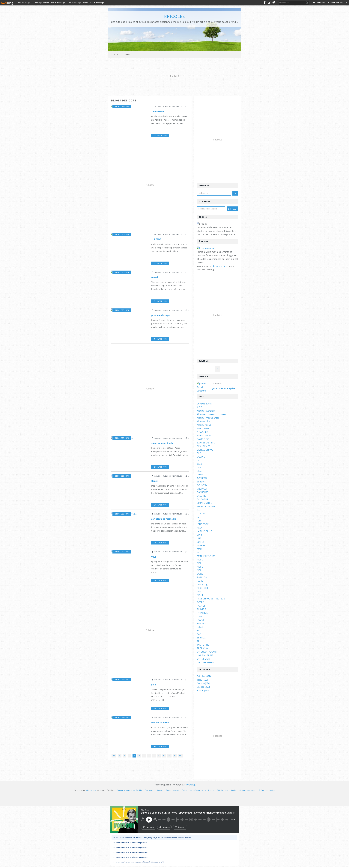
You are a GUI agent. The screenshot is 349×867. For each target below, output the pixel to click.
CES (199, 467)
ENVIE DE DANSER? (206, 506)
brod (199, 463)
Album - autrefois (206, 410)
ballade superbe (160, 722)
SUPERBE (156, 239)
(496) (203, 683)
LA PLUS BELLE (204, 531)
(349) (203, 690)
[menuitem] (114, 54)
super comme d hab (162, 443)
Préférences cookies (267, 790)
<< (114, 756)
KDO (199, 527)
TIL (198, 641)
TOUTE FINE (203, 644)
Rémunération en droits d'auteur (201, 790)
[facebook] (264, 2)
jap (198, 517)
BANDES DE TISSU (206, 442)
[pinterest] (273, 2)
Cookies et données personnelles (243, 790)
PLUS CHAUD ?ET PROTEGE (211, 598)
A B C (199, 407)
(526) (202, 679)
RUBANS (201, 623)
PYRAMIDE (202, 612)
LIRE (199, 538)
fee (198, 509)
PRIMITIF (201, 609)
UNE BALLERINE (205, 655)
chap (199, 470)
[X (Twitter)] (269, 2)
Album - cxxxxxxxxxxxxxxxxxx (211, 414)
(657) (204, 676)
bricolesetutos (220, 266)
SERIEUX (201, 637)
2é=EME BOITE (204, 403)
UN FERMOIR (203, 658)
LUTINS (200, 541)
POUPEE (201, 605)
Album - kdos (203, 421)
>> (180, 756)
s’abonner (150, 827)
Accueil (114, 54)
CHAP (200, 474)
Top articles (149, 790)
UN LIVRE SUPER (205, 662)
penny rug (202, 584)
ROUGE (200, 619)
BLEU (199, 453)
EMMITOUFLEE (204, 502)
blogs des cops (122, 106)
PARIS (200, 580)
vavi (153, 556)
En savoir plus (160, 135)
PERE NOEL (202, 588)
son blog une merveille (163, 518)
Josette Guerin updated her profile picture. (235, 388)
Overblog (190, 784)
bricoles (174, 16)
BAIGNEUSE (203, 439)
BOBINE (201, 456)
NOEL (200, 559)
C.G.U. (184, 790)
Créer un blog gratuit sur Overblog (130, 790)
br (198, 460)
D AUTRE (201, 495)
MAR (199, 549)
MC (198, 552)
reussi (154, 277)
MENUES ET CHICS (206, 556)
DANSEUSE (202, 492)
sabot (200, 627)
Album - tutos (204, 424)
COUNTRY (202, 485)
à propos (181, 827)
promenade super (161, 315)
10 (169, 756)
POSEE (200, 602)
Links (199, 534)
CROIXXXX (202, 488)
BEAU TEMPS (203, 446)
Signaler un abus (172, 790)
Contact (127, 54)
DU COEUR (202, 499)
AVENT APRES (204, 435)
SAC (199, 630)
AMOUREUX (203, 428)
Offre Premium (222, 790)
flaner (154, 480)
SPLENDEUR (157, 111)
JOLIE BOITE (203, 524)
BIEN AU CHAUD (205, 449)
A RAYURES (202, 431)
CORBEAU (202, 478)
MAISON (201, 545)
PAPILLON (202, 577)
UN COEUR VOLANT (207, 651)
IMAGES (201, 513)
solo (153, 684)
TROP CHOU (203, 648)
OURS (200, 573)
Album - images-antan (208, 417)
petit (199, 591)
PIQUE (200, 595)
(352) (203, 686)
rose (199, 616)
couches (201, 481)
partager (166, 827)
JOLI (199, 520)
